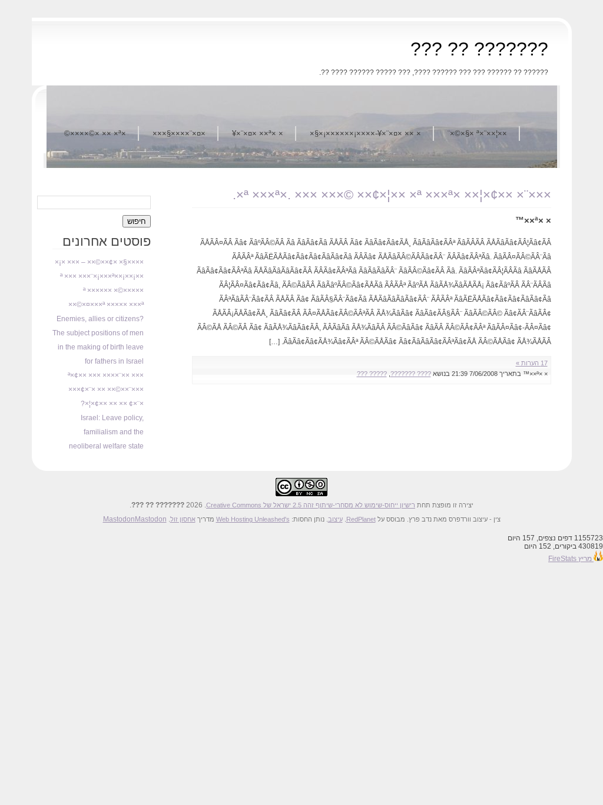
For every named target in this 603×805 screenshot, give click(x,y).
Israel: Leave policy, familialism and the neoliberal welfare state (106, 432)
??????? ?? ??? (479, 49)
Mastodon (119, 519)
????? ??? (372, 373)
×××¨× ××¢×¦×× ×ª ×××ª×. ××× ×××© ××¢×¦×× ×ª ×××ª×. (392, 194)
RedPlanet (361, 519)
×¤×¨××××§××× (179, 133)
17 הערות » (532, 363)
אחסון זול (183, 519)
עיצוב (335, 519)
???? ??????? (410, 373)
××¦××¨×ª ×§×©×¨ (477, 133)
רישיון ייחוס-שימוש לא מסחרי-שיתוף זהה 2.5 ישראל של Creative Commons (310, 505)
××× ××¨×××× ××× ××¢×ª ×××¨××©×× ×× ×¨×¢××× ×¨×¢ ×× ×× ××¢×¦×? (106, 389)
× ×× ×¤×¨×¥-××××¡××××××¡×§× (365, 133)
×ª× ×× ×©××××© (95, 133)
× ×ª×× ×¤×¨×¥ (257, 133)
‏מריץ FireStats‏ (571, 559)
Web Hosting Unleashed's (253, 519)
